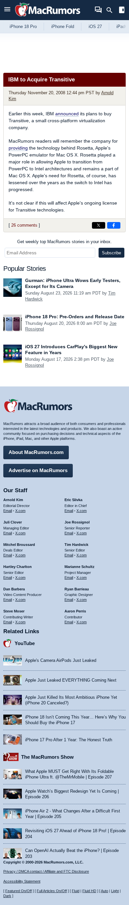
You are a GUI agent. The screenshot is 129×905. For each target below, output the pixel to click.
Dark (7, 896)
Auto (104, 891)
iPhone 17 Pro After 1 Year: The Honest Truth (68, 739)
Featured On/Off (18, 891)
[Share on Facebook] (113, 225)
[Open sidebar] (122, 10)
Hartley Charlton (17, 567)
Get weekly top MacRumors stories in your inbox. (64, 241)
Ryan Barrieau (76, 589)
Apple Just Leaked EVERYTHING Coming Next (70, 680)
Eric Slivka (73, 500)
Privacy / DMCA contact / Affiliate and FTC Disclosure (46, 871)
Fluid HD (89, 891)
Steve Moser (13, 611)
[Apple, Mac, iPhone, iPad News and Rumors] (48, 17)
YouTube (25, 643)
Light (115, 891)
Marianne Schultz (79, 567)
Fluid (75, 891)
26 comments (24, 225)
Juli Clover (12, 522)
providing (18, 148)
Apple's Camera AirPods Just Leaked (60, 660)
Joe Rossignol (77, 522)
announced (67, 113)
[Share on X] (98, 225)
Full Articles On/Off (52, 891)
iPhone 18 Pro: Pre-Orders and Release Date (74, 316)
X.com (20, 511)
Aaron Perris (75, 611)
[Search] (112, 10)
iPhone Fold (62, 26)
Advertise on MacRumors (38, 470)
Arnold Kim (13, 500)
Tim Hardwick (76, 545)
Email (7, 511)
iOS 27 (95, 26)
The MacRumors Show (47, 757)
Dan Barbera (14, 589)
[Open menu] (7, 10)
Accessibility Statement (21, 881)
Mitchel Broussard (19, 545)
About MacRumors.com (36, 452)
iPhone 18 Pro (23, 26)
